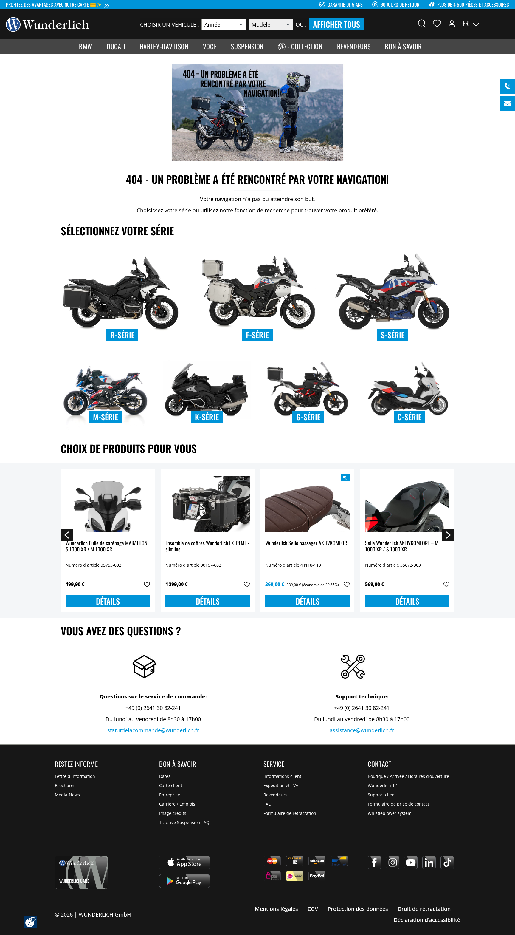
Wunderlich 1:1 (383, 785)
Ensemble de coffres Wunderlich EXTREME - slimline (207, 546)
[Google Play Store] (184, 881)
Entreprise (169, 795)
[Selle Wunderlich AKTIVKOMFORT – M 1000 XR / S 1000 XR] (407, 504)
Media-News (67, 795)
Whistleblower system (390, 813)
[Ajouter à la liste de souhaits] (147, 585)
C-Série (409, 417)
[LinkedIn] (429, 862)
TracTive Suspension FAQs (185, 822)
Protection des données (358, 908)
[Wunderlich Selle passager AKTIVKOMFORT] (307, 504)
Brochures (65, 785)
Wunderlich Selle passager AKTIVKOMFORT (307, 543)
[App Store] (184, 862)
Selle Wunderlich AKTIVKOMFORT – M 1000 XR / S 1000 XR (401, 546)
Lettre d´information (75, 776)
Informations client (282, 776)
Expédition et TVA (280, 785)
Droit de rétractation (424, 908)
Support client (382, 795)
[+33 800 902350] (507, 86)
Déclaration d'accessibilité (427, 919)
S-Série (392, 335)
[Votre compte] (452, 23)
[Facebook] (374, 862)
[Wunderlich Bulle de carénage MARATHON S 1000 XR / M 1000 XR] (108, 504)
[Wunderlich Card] (81, 872)
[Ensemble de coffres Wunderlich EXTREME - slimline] (207, 504)
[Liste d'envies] (437, 23)
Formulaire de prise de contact (398, 804)
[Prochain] (448, 535)
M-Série (105, 417)
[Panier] (505, 23)
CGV (313, 908)
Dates (164, 776)
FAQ (267, 804)
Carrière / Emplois (177, 804)
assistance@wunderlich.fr (362, 730)
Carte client (170, 785)
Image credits (172, 813)
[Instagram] (392, 862)
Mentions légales (276, 908)
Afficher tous (336, 24)
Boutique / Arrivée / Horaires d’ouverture (408, 776)
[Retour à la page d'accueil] (47, 23)
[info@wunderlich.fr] (507, 103)
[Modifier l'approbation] (30, 922)
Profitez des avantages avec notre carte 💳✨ (54, 4)
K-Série (207, 417)
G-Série (308, 417)
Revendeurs (275, 795)
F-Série (257, 335)
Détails (108, 601)
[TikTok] (447, 862)
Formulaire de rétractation (289, 813)
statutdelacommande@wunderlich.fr (153, 730)
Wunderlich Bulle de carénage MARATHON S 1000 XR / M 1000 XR (107, 546)
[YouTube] (411, 862)
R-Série (122, 335)
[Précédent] (67, 535)
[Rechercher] (422, 23)
